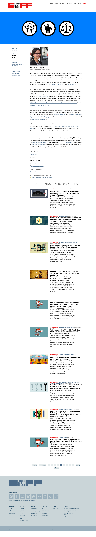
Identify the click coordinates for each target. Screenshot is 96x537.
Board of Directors (17, 60)
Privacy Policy (53, 529)
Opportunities (16, 75)
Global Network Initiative (39, 119)
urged (71, 232)
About (51, 3)
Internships (22, 515)
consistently (61, 425)
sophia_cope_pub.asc (37, 166)
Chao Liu (62, 270)
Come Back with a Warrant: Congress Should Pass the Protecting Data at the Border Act (64, 273)
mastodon (11, 496)
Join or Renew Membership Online (71, 508)
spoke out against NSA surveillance (39, 105)
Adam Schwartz (71, 188)
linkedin (45, 496)
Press (13, 53)
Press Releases (45, 510)
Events (43, 511)
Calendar (22, 508)
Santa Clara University (37, 144)
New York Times (50, 84)
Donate (84, 3)
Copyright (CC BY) (14, 529)
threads (56, 496)
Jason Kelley (70, 354)
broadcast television (59, 114)
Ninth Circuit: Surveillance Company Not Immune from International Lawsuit (65, 246)
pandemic (69, 372)
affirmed (56, 223)
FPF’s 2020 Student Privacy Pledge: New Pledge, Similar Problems (65, 358)
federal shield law (44, 96)
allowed (59, 446)
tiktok (50, 496)
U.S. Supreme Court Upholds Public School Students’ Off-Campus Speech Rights (66, 331)
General (11, 508)
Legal (10, 510)
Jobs (21, 516)
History (21, 513)
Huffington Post (72, 84)
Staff (13, 57)
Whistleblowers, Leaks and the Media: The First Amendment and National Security (53, 103)
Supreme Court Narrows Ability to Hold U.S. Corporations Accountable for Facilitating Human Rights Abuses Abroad (65, 413)
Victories (22, 511)
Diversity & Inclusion (24, 520)
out (69, 425)
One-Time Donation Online (70, 510)
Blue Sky (28, 496)
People (14, 55)
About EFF (14, 48)
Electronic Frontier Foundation (20, 6)
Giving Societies (67, 511)
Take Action (69, 3)
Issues (56, 3)
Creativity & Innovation (36, 511)
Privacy (32, 510)
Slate (62, 84)
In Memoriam (15, 73)
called (66, 425)
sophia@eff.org (34, 154)
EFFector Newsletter (46, 516)
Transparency (34, 513)
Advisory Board (16, 71)
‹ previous (43, 465)
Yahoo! (65, 420)
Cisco (60, 420)
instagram (22, 496)
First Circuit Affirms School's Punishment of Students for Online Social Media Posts (65, 218)
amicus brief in (64, 206)
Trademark (32, 529)
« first (35, 465)
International (34, 515)
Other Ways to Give (68, 518)
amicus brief (60, 308)
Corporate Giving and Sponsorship (68, 514)
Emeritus (14, 62)
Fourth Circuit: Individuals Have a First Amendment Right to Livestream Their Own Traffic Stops (64, 193)
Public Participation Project (39, 142)
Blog (43, 508)
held (55, 200)
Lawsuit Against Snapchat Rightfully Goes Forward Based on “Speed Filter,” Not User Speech (66, 441)
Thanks (70, 529)
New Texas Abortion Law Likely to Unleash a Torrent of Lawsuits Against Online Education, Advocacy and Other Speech (66, 386)
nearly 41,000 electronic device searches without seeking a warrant (62, 289)
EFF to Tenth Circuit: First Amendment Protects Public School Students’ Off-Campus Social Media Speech (64, 304)
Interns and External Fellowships (18, 65)
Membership (12, 513)
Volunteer (22, 510)
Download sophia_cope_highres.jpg (41, 177)
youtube (33, 496)
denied (55, 250)
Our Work (62, 3)
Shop (79, 3)
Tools (75, 3)
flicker (39, 496)
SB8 (54, 395)
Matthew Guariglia (72, 242)
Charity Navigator (30, 500)
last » (56, 467)
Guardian (58, 84)
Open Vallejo (68, 142)
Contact (14, 50)
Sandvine (72, 420)
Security (11, 511)
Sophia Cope (63, 188)
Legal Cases (44, 513)
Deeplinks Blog (54, 188)
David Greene (63, 382)
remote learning (54, 372)
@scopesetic (33, 172)
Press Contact (56, 508)
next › (78, 465)
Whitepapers (45, 515)
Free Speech (34, 508)
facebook (17, 496)
